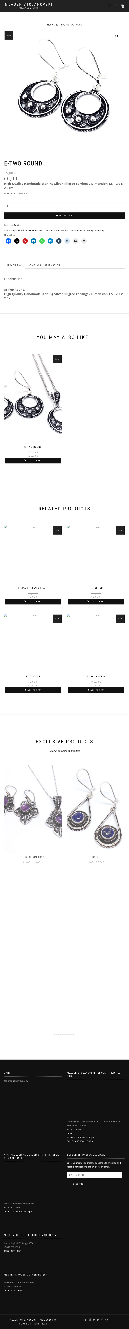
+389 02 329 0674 (12, 1286)
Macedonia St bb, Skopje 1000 (19, 1282)
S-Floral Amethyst (33, 857)
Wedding (99, 230)
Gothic (28, 230)
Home (50, 24)
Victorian (81, 230)
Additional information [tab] (44, 265)
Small (73, 230)
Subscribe (79, 1184)
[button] (117, 36)
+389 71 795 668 (75, 1129)
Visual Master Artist (28, 8)
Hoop (35, 230)
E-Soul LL (96, 857)
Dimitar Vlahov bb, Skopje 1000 (19, 1203)
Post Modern (62, 230)
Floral (21, 230)
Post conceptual (47, 230)
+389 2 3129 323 (12, 1247)
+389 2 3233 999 (12, 1207)
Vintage (90, 230)
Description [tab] (15, 265)
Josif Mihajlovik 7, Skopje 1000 (18, 1243)
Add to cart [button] (35, 460)
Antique (13, 230)
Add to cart (66, 216)
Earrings (60, 24)
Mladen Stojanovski (29, 5)
